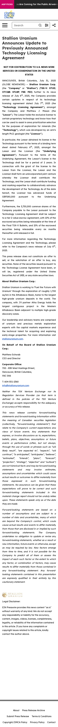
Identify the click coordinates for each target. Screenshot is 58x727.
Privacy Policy (37, 722)
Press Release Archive (33, 710)
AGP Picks (7, 4)
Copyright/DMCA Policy (15, 722)
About (16, 710)
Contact (51, 722)
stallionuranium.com (12, 338)
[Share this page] (54, 25)
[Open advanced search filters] (46, 25)
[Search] (40, 25)
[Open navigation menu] (5, 25)
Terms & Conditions (41, 716)
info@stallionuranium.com (15, 385)
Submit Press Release (18, 716)
